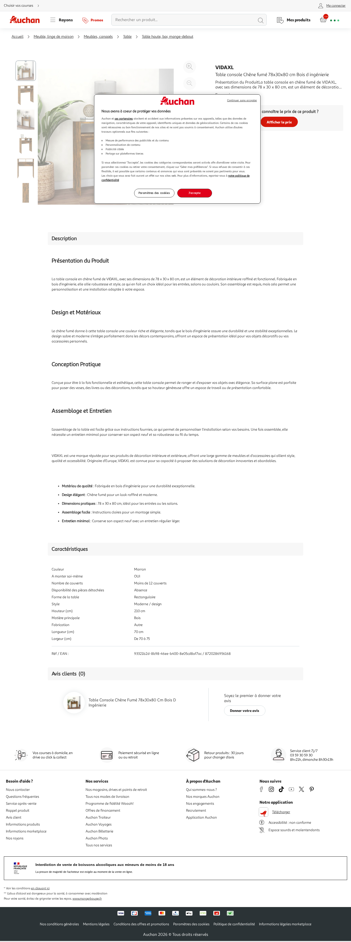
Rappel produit (17, 810)
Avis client (13, 817)
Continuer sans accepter (242, 100)
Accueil (17, 36)
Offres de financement (103, 810)
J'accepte (194, 193)
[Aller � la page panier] (329, 19)
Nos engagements (200, 803)
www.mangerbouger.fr (87, 899)
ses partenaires (124, 118)
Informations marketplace (26, 831)
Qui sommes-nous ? (201, 789)
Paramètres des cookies (154, 193)
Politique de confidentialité (234, 924)
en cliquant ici (40, 888)
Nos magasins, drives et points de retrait (116, 789)
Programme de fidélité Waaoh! (110, 803)
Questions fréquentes (22, 796)
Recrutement (196, 810)
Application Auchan (201, 817)
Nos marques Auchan (202, 796)
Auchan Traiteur (98, 817)
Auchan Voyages (99, 824)
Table (127, 36)
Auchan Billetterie (99, 831)
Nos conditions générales (59, 924)
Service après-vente (21, 803)
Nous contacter (18, 789)
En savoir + (225, 94)
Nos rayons (14, 838)
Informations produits (23, 824)
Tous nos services (99, 845)
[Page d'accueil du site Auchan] (26, 19)
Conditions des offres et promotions (141, 924)
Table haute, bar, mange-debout (167, 36)
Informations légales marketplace (285, 924)
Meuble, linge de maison (53, 36)
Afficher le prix (279, 122)
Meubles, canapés (98, 36)
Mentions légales (96, 924)
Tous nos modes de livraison (107, 796)
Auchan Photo (97, 838)
